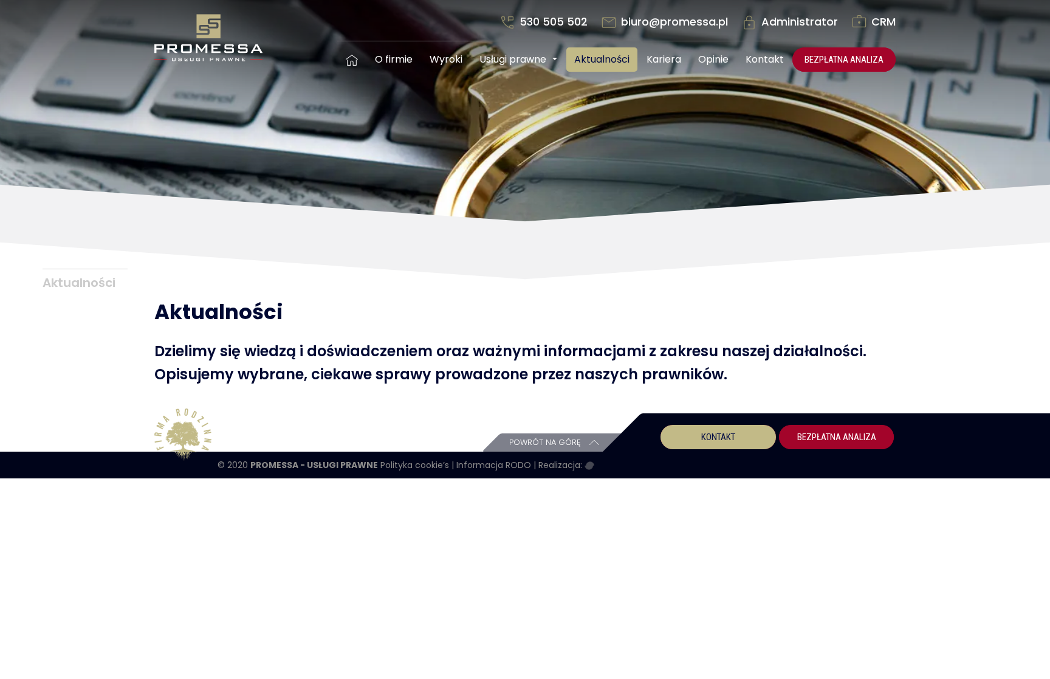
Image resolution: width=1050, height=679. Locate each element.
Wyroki (446, 59)
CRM (882, 21)
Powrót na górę (546, 442)
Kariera (664, 59)
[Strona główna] (352, 59)
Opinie (713, 59)
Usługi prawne (512, 59)
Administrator (799, 21)
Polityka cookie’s (415, 465)
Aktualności (602, 59)
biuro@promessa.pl (674, 21)
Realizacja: (561, 465)
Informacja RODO (495, 465)
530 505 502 (553, 21)
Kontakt (765, 59)
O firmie (394, 59)
